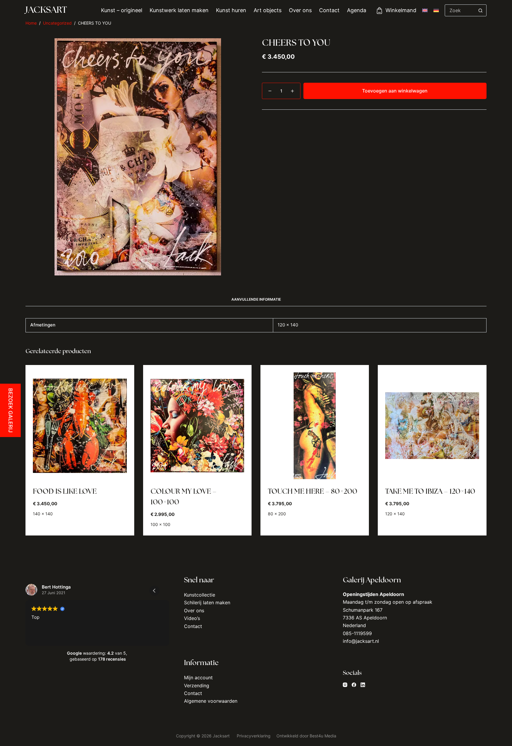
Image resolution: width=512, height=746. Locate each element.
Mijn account (198, 677)
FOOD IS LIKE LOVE (65, 491)
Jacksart (46, 10)
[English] (425, 10)
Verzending (196, 685)
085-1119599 (357, 633)
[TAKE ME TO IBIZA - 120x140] (432, 425)
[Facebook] (354, 685)
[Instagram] (345, 685)
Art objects (267, 10)
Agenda (356, 10)
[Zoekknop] (480, 10)
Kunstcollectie (199, 595)
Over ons (300, 10)
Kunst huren (231, 10)
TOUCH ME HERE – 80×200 (312, 491)
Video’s (192, 618)
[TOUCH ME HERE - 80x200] (314, 425)
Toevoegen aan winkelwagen (395, 91)
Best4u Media (323, 735)
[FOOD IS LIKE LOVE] (80, 425)
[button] (154, 590)
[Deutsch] (436, 10)
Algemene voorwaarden (210, 701)
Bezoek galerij (10, 410)
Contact (329, 10)
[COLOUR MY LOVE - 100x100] (197, 425)
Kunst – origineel (121, 10)
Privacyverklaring (254, 735)
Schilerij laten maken (207, 602)
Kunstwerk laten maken (179, 10)
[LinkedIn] (363, 685)
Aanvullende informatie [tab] (256, 299)
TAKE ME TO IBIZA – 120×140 (430, 491)
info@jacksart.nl (361, 641)
